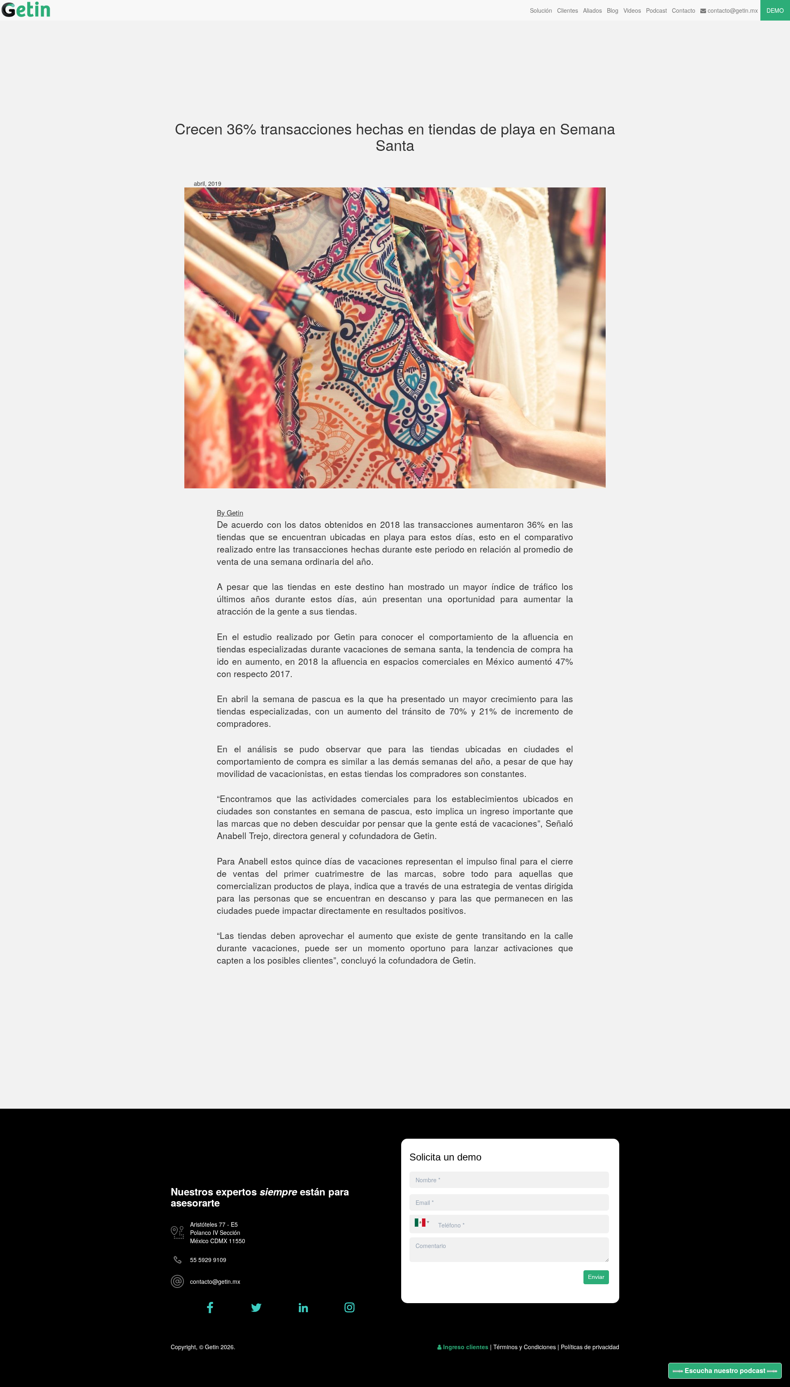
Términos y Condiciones (524, 1347)
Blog (612, 10)
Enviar (596, 1277)
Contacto (683, 10)
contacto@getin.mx (732, 10)
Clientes (567, 10)
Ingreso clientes (465, 1347)
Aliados (592, 10)
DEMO (775, 10)
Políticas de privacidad (590, 1347)
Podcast (656, 10)
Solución (541, 10)
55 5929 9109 (208, 1259)
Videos (632, 10)
